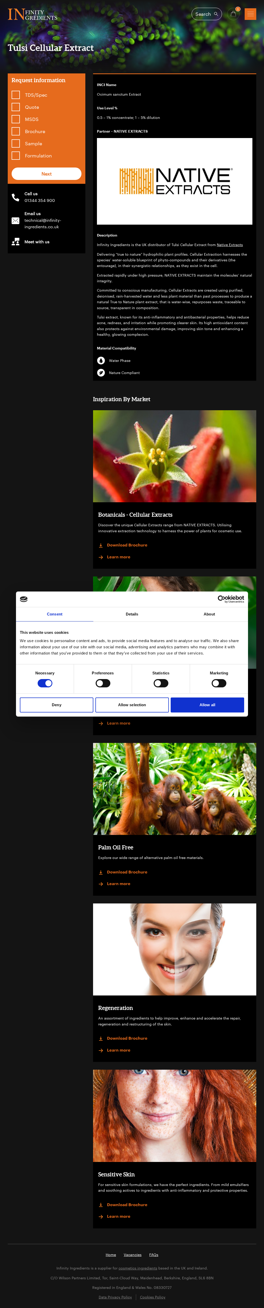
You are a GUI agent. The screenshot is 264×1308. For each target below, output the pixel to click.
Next (47, 174)
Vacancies (133, 1254)
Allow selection (132, 705)
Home (111, 1254)
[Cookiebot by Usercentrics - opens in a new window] (221, 599)
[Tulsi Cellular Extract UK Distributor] (174, 181)
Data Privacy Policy (115, 1297)
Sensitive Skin (116, 1174)
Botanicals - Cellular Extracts (135, 514)
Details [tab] (132, 614)
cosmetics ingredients (138, 1268)
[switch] (103, 683)
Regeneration (115, 1008)
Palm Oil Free (115, 847)
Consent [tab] (54, 614)
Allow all (207, 705)
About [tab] (209, 614)
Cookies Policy (153, 1297)
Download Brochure (127, 545)
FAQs (153, 1254)
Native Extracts (230, 244)
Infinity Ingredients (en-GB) (32, 14)
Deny (56, 705)
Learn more (118, 557)
